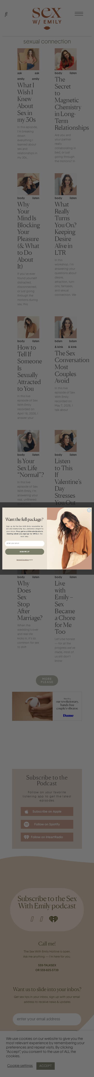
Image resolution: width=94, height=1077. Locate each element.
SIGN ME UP (25, 552)
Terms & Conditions (22, 559)
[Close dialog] (89, 510)
